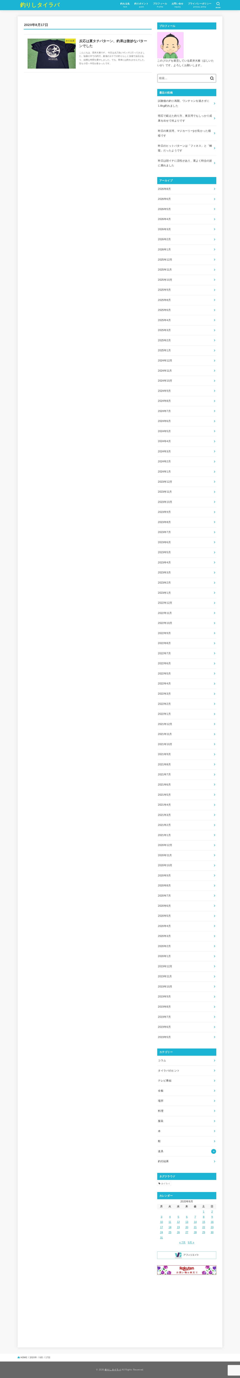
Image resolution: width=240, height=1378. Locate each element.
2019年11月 (165, 976)
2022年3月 (164, 693)
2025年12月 (165, 259)
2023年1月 (164, 592)
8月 (41, 1357)
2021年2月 (164, 825)
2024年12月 (165, 360)
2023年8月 (164, 522)
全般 (160, 1090)
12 (178, 1222)
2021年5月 (164, 794)
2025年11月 (165, 269)
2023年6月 (164, 542)
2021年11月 (165, 734)
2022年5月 (164, 673)
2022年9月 (164, 633)
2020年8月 (164, 885)
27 (186, 1232)
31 (161, 1237)
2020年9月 (164, 875)
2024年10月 (165, 380)
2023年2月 (164, 582)
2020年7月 (164, 895)
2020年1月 (164, 956)
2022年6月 (164, 663)
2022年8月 (164, 643)
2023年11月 (165, 491)
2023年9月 (164, 512)
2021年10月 (165, 744)
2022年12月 (165, 602)
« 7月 (182, 1242)
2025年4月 (164, 320)
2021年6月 (164, 784)
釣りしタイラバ (40, 5)
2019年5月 (164, 1037)
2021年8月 (164, 764)
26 (178, 1232)
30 (212, 1232)
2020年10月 (165, 865)
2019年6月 (164, 1027)
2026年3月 (164, 229)
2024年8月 (164, 401)
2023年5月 (164, 552)
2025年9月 (164, 289)
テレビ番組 (164, 1080)
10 (161, 1222)
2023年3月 (164, 572)
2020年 (33, 1357)
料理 (160, 1111)
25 (169, 1232)
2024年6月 (164, 421)
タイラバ (165, 1183)
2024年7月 (164, 411)
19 (178, 1227)
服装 (160, 1121)
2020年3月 (164, 936)
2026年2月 (164, 239)
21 (195, 1227)
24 (161, 1232)
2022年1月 (164, 714)
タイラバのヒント (169, 1070)
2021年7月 (164, 774)
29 (203, 1232)
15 (203, 1222)
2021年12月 (165, 724)
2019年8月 (164, 1006)
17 (161, 1227)
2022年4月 (164, 683)
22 (203, 1227)
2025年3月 (164, 330)
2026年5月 (164, 209)
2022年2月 (164, 704)
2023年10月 (165, 502)
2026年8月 (164, 189)
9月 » (191, 1242)
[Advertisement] (186, 1310)
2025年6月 (164, 310)
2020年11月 (165, 855)
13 (186, 1222)
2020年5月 (164, 915)
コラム (162, 1060)
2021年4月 (164, 804)
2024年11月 (165, 370)
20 (186, 1227)
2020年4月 (164, 926)
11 (169, 1222)
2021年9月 (164, 754)
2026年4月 (164, 219)
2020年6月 (164, 905)
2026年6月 (164, 199)
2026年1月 (164, 249)
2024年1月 (164, 471)
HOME (24, 1357)
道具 (160, 1151)
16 (212, 1222)
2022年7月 (164, 653)
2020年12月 (165, 845)
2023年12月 (165, 481)
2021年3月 (164, 815)
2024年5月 (164, 431)
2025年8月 (164, 300)
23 (212, 1227)
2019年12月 (165, 966)
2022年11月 (165, 613)
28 (195, 1232)
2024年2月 (164, 461)
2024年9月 (164, 391)
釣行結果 (163, 1161)
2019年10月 (165, 986)
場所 (160, 1100)
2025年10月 (165, 279)
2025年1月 (164, 350)
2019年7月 (164, 1017)
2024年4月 (164, 441)
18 (169, 1227)
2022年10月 (165, 623)
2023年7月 (164, 532)
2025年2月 (164, 340)
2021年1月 (164, 835)
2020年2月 (164, 946)
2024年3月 (164, 451)
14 (195, 1222)
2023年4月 (164, 562)
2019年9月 (164, 996)
